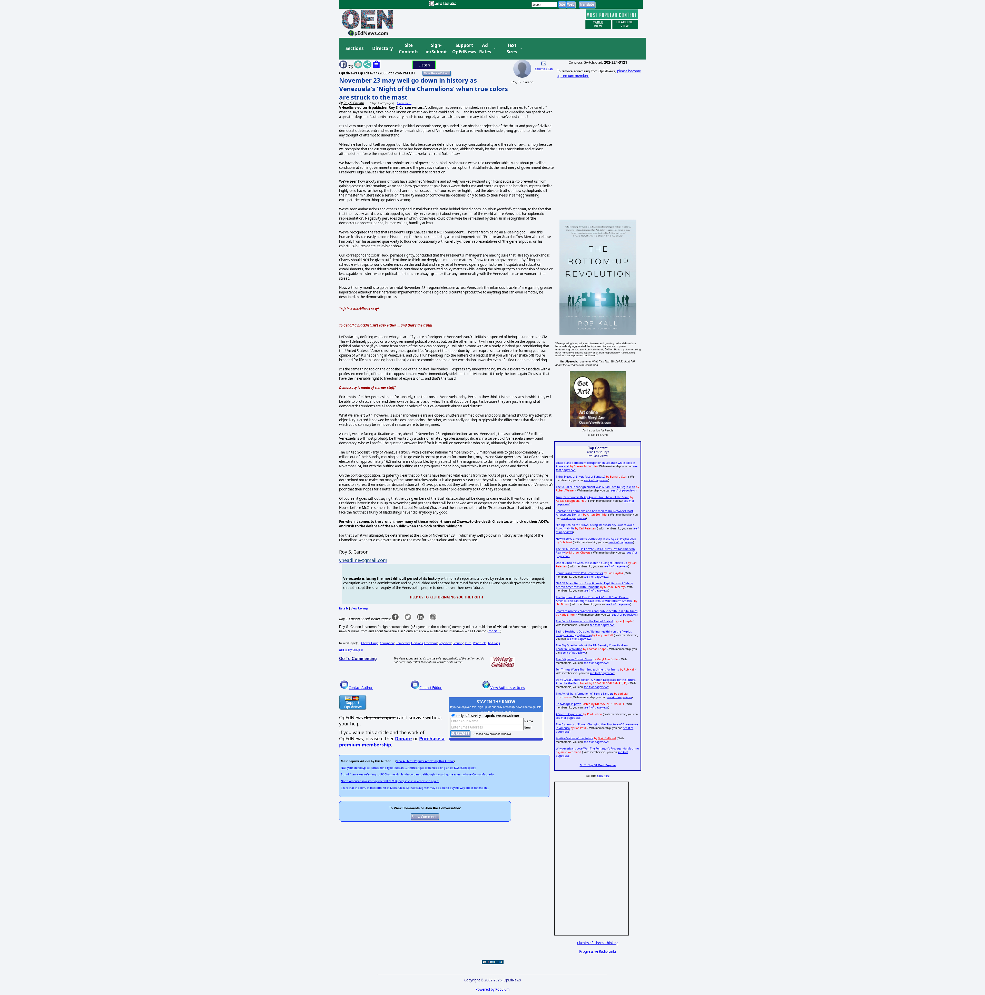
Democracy (403, 643)
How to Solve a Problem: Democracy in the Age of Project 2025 (596, 538)
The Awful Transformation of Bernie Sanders (584, 693)
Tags (494, 643)
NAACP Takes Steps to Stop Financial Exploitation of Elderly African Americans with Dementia (594, 585)
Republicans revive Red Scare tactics (579, 573)
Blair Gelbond (607, 738)
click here (603, 775)
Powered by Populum (492, 989)
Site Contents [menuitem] (408, 48)
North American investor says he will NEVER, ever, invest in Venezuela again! (390, 781)
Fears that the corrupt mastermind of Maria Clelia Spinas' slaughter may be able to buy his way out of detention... (415, 788)
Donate (403, 738)
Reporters (445, 643)
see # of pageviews (596, 480)
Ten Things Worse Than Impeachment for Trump (587, 669)
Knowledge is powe (568, 704)
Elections (417, 643)
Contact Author (361, 687)
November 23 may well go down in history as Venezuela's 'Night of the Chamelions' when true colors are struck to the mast (423, 88)
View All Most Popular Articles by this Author (425, 761)
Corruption (387, 643)
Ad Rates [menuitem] (485, 48)
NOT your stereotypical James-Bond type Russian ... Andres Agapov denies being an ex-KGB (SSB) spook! (408, 768)
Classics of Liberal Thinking (597, 943)
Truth (468, 643)
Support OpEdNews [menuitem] (462, 48)
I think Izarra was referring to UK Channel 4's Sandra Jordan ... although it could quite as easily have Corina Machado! (417, 774)
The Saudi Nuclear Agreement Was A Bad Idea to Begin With (595, 487)
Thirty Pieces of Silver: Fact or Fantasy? (580, 476)
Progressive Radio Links (597, 951)
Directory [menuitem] (382, 48)
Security (458, 643)
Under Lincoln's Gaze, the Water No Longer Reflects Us (591, 563)
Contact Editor (430, 687)
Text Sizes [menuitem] (512, 48)
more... (494, 631)
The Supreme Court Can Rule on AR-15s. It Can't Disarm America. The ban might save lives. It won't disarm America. (594, 599)
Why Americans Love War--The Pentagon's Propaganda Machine (597, 748)
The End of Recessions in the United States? (584, 621)
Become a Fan (544, 69)
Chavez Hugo (369, 643)
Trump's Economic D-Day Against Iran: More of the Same (592, 497)
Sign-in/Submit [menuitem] (436, 48)
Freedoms (430, 643)
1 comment (404, 103)
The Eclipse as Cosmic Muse (574, 659)
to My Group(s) (351, 650)
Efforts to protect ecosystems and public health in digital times (596, 611)
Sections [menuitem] (354, 48)
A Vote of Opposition (569, 714)
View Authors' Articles (507, 687)
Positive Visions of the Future (574, 738)
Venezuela (479, 643)
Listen (424, 65)
